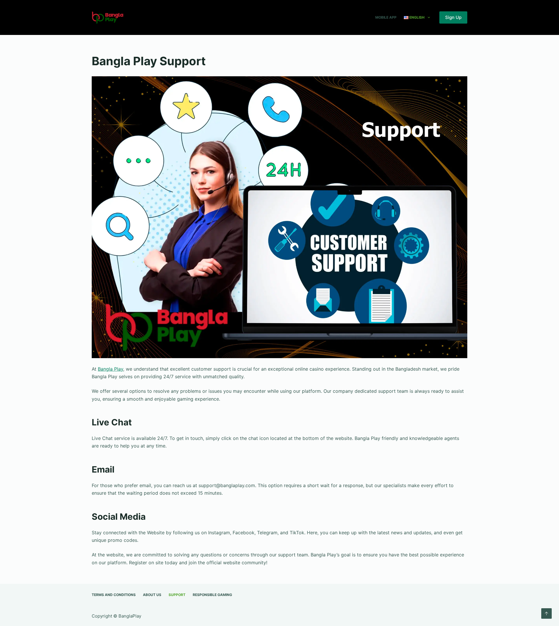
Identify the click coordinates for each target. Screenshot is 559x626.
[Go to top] (546, 613)
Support (177, 595)
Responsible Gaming (212, 595)
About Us (152, 595)
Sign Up (453, 17)
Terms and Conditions (114, 595)
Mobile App (386, 17)
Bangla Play (110, 369)
